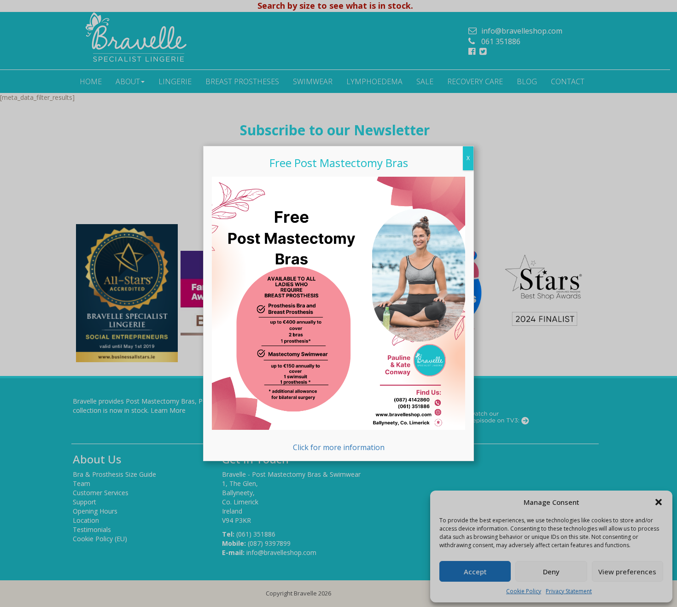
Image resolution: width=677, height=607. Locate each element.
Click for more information (339, 447)
